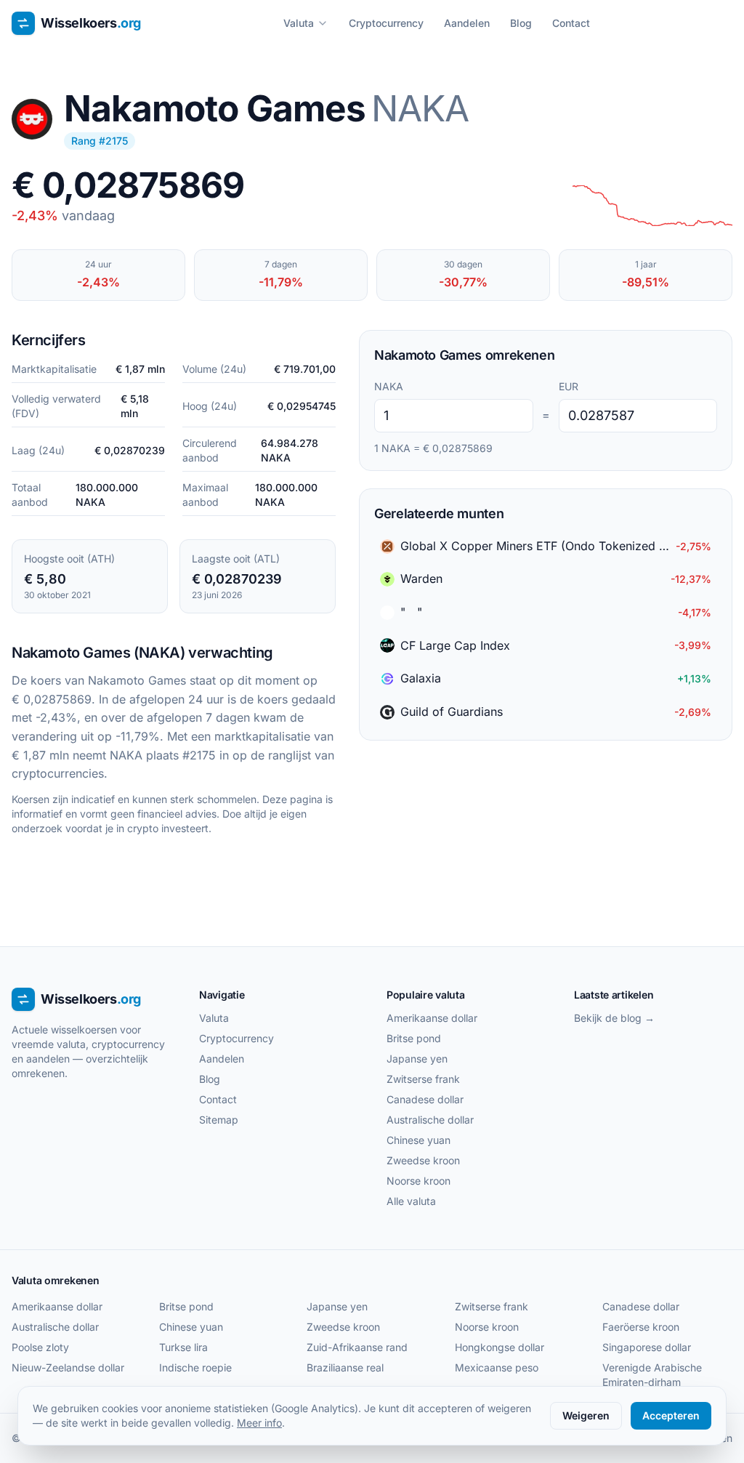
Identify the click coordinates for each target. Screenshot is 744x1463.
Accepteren (671, 1415)
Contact (571, 23)
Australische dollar (430, 1119)
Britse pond (414, 1038)
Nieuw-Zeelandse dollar (68, 1367)
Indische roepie (195, 1367)
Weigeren (586, 1415)
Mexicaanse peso (496, 1367)
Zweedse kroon (423, 1160)
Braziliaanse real (345, 1367)
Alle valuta (411, 1201)
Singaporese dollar (646, 1347)
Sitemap (218, 1119)
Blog (521, 23)
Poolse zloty (40, 1347)
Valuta (298, 23)
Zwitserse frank (423, 1079)
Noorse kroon (418, 1180)
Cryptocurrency (386, 23)
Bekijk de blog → (614, 1018)
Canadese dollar (425, 1099)
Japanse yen (417, 1058)
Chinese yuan (418, 1140)
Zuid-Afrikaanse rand (357, 1347)
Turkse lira (183, 1347)
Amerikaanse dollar (432, 1018)
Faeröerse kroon (640, 1327)
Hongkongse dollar (499, 1347)
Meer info (259, 1422)
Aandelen (467, 23)
